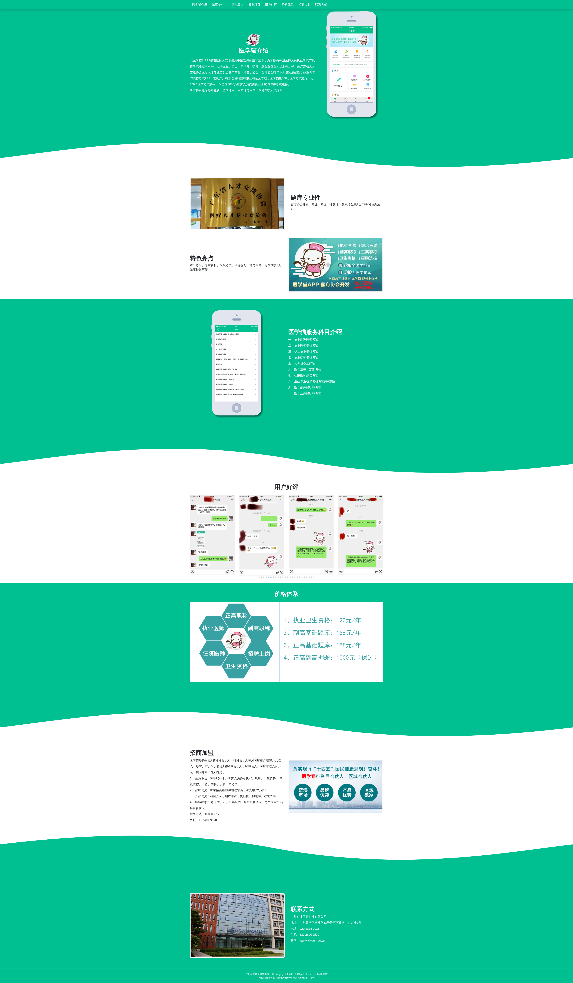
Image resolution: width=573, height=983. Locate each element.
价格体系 (288, 5)
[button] (259, 577)
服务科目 (254, 5)
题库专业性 (219, 5)
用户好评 (271, 5)
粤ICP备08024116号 (304, 977)
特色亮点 (238, 5)
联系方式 (321, 5)
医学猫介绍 (199, 5)
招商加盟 (304, 5)
